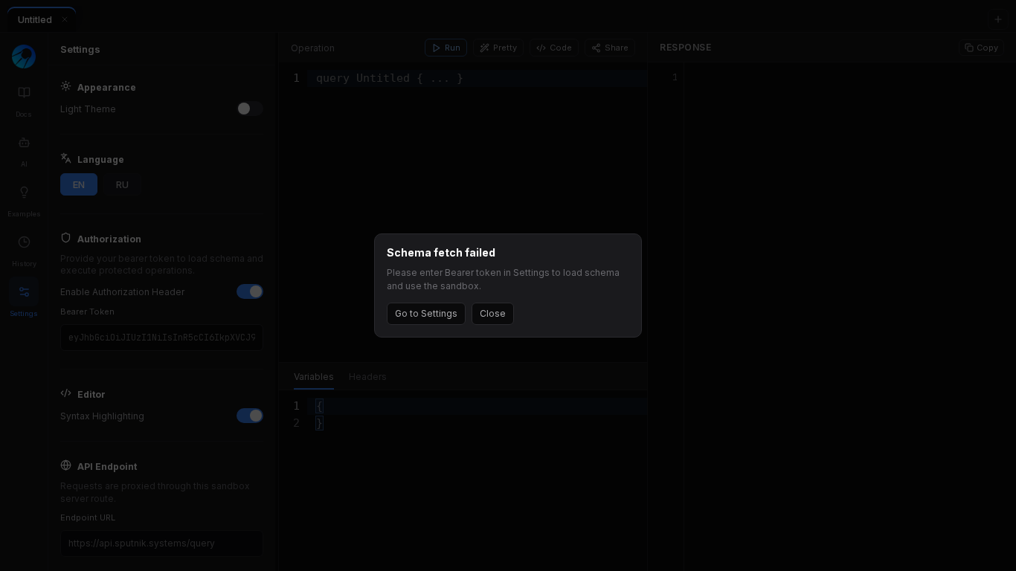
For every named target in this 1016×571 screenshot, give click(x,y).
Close (493, 313)
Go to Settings (426, 313)
